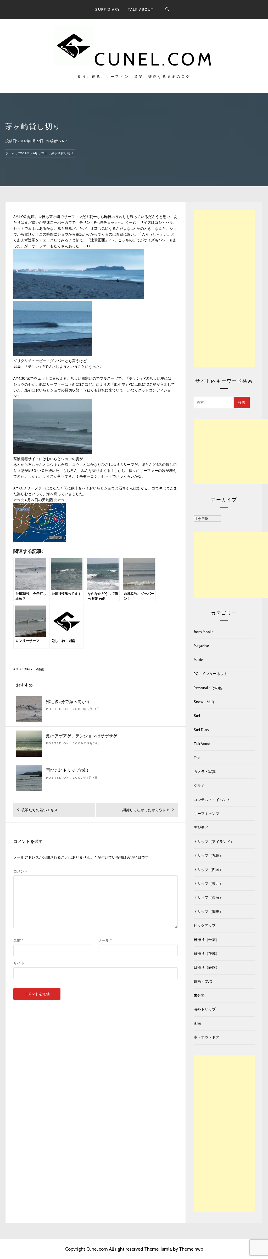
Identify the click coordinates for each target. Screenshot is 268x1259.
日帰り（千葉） (206, 939)
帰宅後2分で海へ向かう (68, 701)
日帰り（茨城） (206, 953)
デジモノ (201, 827)
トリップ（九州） (208, 855)
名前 (18, 940)
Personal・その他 (208, 687)
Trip (197, 757)
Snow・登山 (204, 701)
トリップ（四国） (208, 869)
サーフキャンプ (206, 813)
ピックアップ (205, 925)
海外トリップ (205, 1009)
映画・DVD (203, 981)
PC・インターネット (210, 673)
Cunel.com (154, 59)
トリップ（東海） (208, 897)
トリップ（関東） (208, 911)
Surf (197, 715)
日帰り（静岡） (206, 967)
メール (105, 940)
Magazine (201, 645)
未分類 (199, 995)
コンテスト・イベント (212, 799)
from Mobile (204, 631)
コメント (20, 871)
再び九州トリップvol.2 (67, 770)
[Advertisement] (224, 288)
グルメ (199, 785)
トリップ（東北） (208, 883)
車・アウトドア (206, 1037)
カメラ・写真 (205, 771)
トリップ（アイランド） (214, 841)
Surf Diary (107, 9)
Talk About (141, 9)
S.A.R (63, 141)
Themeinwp (191, 1249)
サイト (18, 963)
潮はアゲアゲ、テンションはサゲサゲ (81, 735)
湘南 (41, 669)
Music (198, 659)
